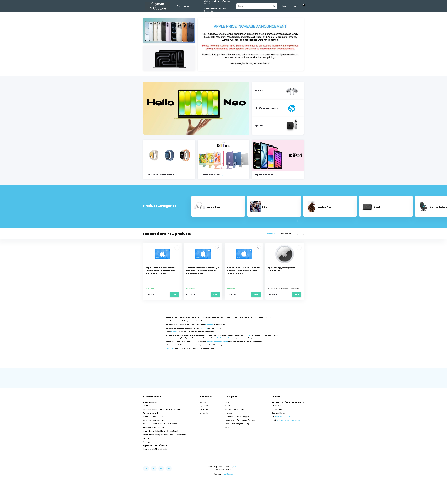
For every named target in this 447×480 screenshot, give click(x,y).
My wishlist (204, 413)
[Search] (274, 6)
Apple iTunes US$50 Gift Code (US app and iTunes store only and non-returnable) (202, 270)
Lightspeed (228, 474)
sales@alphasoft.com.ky (225, 338)
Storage (228, 413)
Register (203, 402)
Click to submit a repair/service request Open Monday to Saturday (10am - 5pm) (217, 6)
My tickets (204, 409)
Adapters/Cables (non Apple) (237, 416)
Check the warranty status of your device (160, 424)
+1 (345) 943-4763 (283, 416)
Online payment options (153, 416)
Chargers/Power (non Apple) (237, 424)
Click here (209, 325)
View (175, 294)
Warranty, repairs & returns (154, 420)
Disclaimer (147, 438)
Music (227, 427)
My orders (204, 406)
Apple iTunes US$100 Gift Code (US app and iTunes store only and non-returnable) (161, 270)
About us (146, 406)
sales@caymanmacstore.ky (288, 420)
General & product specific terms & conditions (162, 409)
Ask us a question (150, 402)
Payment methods (151, 413)
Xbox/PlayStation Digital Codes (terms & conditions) (164, 434)
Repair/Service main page (153, 427)
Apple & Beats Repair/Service (155, 445)
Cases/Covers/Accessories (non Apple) (241, 420)
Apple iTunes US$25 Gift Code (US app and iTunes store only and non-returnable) (243, 270)
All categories (183, 6)
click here (174, 332)
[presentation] (298, 221)
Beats (227, 406)
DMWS (236, 467)
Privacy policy (148, 442)
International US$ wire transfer (155, 449)
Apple (227, 402)
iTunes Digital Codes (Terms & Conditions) (160, 431)
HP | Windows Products (234, 409)
